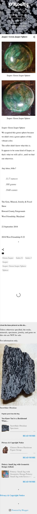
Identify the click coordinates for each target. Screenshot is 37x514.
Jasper (5, 262)
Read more (29, 435)
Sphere (5, 270)
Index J (28, 257)
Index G (19, 257)
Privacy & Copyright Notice (13, 442)
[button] (34, 37)
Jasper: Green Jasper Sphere (14, 266)
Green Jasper (8, 257)
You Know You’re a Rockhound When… (14, 419)
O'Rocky (18, 4)
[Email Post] (3, 253)
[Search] (34, 4)
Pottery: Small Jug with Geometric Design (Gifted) (15, 465)
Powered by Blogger (19, 510)
